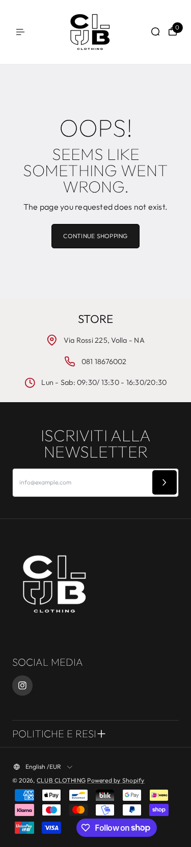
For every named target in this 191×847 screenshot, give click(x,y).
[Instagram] (22, 685)
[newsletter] (164, 482)
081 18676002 (104, 361)
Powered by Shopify (115, 780)
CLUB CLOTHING (61, 780)
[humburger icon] (20, 32)
